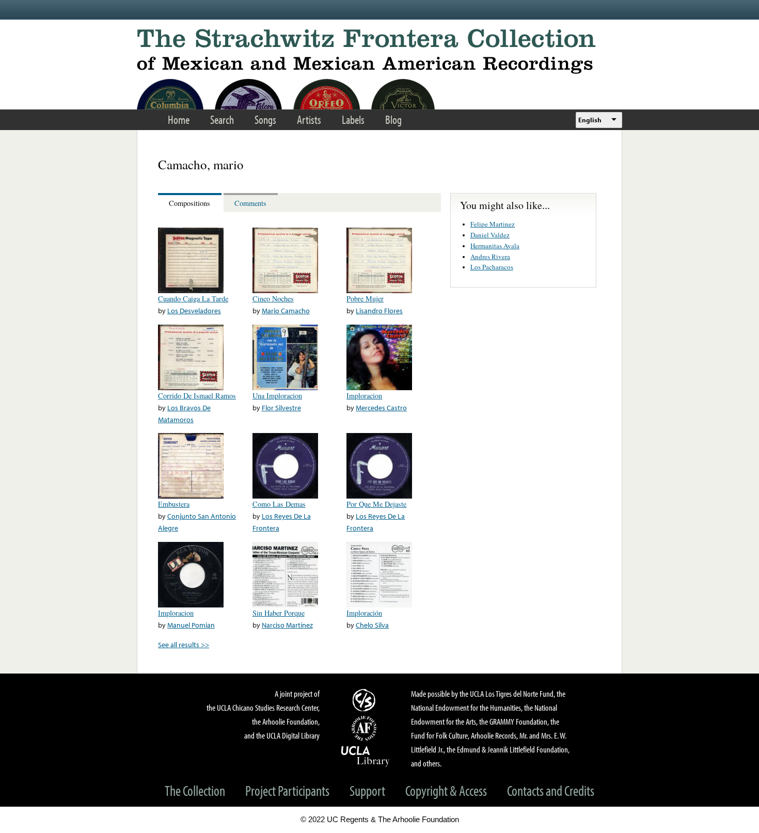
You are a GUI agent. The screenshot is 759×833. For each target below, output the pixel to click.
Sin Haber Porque (278, 613)
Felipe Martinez (492, 224)
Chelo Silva (372, 625)
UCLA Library (365, 755)
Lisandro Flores (379, 310)
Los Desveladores (194, 310)
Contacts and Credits (550, 790)
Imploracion (364, 396)
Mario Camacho (286, 310)
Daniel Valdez (490, 234)
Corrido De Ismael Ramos (197, 396)
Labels (353, 119)
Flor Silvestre (281, 407)
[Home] (379, 51)
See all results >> (183, 644)
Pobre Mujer (365, 298)
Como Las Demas (279, 504)
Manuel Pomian (191, 625)
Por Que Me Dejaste (376, 504)
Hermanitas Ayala (494, 245)
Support (367, 790)
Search (222, 119)
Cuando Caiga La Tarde (193, 298)
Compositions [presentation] (189, 203)
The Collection (195, 790)
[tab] (191, 202)
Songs (265, 119)
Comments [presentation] (250, 203)
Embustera (173, 504)
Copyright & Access (446, 790)
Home (178, 119)
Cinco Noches (273, 298)
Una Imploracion (277, 396)
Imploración (364, 613)
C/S (365, 699)
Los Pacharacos (491, 266)
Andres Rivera (490, 256)
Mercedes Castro (381, 407)
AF (365, 728)
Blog (393, 119)
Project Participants (287, 790)
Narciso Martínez (287, 625)
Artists (309, 119)
